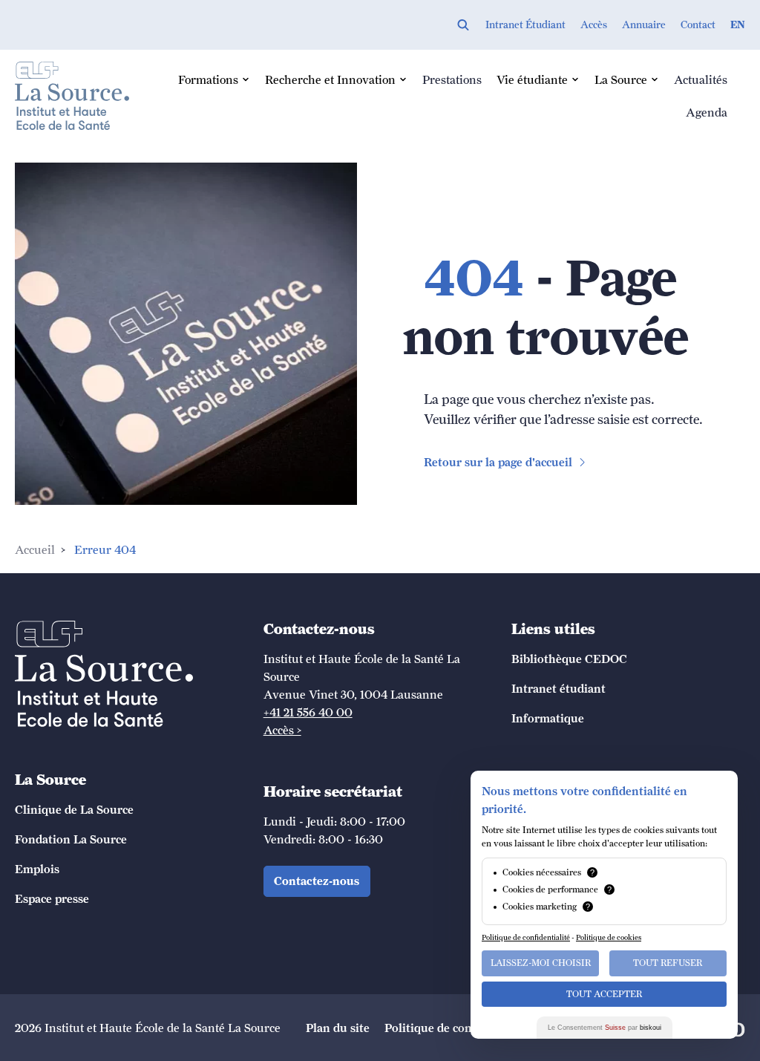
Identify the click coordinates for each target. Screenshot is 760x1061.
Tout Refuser (667, 963)
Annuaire (644, 24)
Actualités (700, 79)
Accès (593, 24)
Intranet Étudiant (525, 24)
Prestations (452, 79)
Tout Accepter (604, 994)
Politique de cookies (608, 937)
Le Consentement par (604, 1027)
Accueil (35, 549)
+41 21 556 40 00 (308, 712)
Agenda (706, 112)
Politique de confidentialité (526, 937)
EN (737, 24)
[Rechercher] (463, 25)
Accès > (282, 730)
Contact (698, 24)
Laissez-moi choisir (541, 963)
